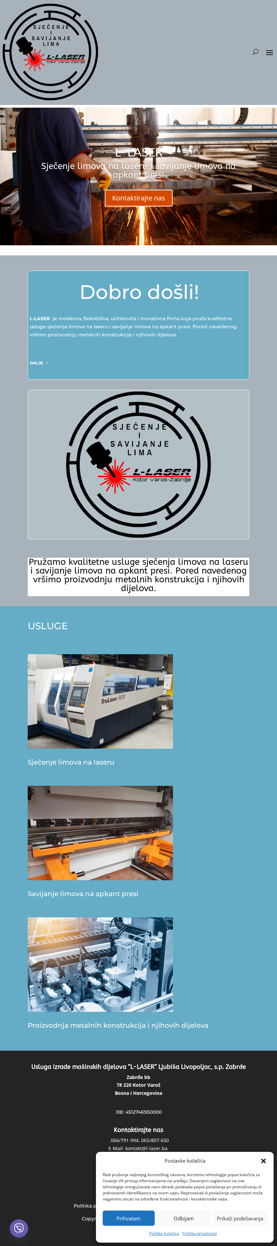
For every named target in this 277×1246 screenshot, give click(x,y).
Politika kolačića (164, 1233)
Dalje (36, 362)
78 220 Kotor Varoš (138, 1085)
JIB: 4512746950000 (139, 1112)
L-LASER (138, 152)
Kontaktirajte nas (138, 197)
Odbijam (184, 1218)
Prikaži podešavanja (240, 1218)
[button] (263, 1161)
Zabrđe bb (138, 1077)
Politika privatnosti (199, 1233)
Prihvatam (129, 1218)
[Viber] (19, 1228)
